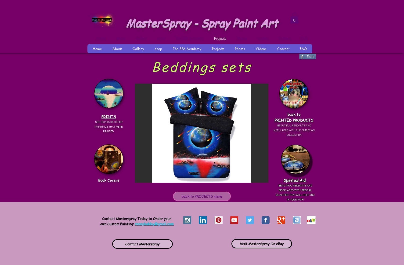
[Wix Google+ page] (281, 220)
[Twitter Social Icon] (250, 220)
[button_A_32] (297, 220)
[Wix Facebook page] (266, 220)
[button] (201, 133)
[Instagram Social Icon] (187, 220)
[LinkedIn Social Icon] (203, 220)
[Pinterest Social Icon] (219, 220)
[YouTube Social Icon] (234, 220)
